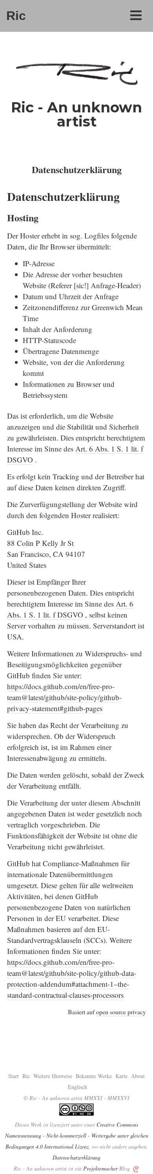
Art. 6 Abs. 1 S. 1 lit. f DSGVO (70, 609)
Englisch (77, 1087)
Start (13, 1076)
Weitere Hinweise (52, 1076)
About (138, 1076)
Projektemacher (100, 1168)
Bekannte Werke (94, 1076)
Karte (121, 1076)
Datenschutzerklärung (76, 1157)
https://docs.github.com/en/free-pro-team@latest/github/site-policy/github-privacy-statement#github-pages (64, 697)
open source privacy (121, 1012)
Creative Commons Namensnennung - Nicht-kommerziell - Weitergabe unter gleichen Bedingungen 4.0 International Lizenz (76, 1135)
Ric (16, 16)
